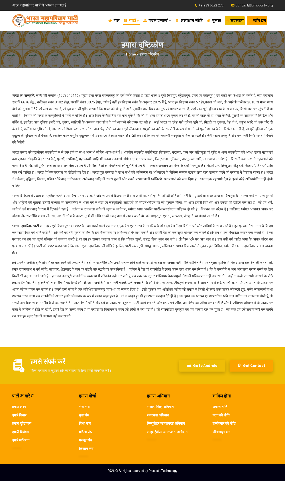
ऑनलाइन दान (221, 432)
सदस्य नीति (220, 407)
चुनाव (216, 20)
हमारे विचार (19, 415)
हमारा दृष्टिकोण (21, 423)
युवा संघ (84, 415)
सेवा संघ (84, 407)
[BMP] (45, 20)
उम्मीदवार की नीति (224, 423)
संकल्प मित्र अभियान (160, 407)
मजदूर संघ (85, 440)
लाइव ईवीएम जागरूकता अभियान (167, 432)
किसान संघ (86, 448)
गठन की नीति (221, 415)
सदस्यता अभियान (158, 415)
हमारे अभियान (20, 440)
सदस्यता (237, 20)
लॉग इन (259, 20)
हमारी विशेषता (21, 432)
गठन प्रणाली (158, 20)
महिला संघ (85, 432)
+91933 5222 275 (211, 5)
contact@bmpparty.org (254, 5)
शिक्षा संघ (85, 423)
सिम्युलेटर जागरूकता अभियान (166, 423)
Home (131, 54)
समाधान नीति (192, 20)
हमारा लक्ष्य (19, 407)
